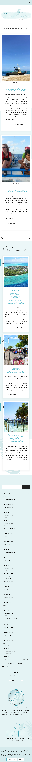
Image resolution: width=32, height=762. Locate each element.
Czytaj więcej (19, 124)
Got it (21, 759)
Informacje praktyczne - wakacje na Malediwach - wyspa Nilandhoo (16, 297)
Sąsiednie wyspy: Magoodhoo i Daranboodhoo (16, 438)
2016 (5, 562)
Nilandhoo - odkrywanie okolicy (16, 370)
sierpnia (8, 517)
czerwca (8, 523)
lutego (8, 602)
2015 (5, 584)
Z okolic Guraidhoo (16, 191)
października (10, 499)
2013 (5, 643)
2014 (5, 605)
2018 (5, 536)
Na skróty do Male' (16, 89)
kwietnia (8, 597)
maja (7, 544)
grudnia (8, 512)
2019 (5, 525)
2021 (5, 501)
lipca (7, 520)
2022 (5, 496)
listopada (9, 565)
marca (8, 578)
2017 (5, 547)
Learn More (11, 759)
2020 (5, 509)
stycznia (8, 507)
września (9, 504)
